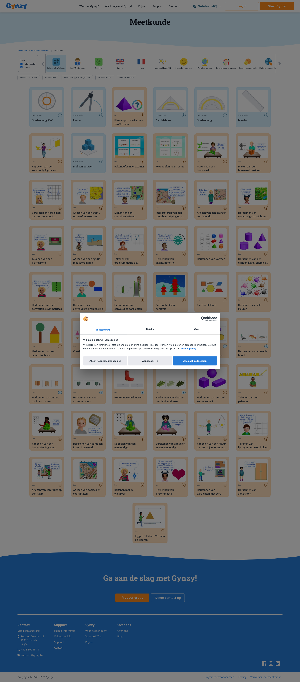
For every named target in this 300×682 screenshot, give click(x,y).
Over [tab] (197, 329)
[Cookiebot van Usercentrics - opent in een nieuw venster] (203, 318)
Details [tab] (150, 329)
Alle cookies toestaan (195, 361)
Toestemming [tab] (103, 329)
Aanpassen (148, 361)
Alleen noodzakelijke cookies (105, 361)
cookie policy (188, 348)
